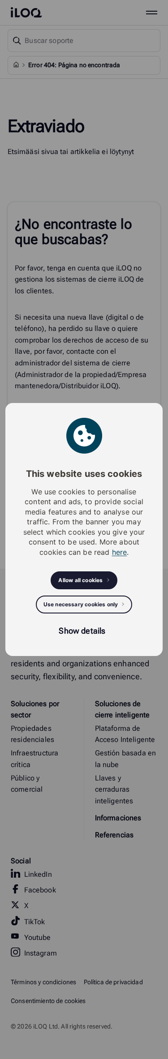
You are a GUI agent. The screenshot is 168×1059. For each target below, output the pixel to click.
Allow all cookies (80, 580)
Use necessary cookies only (80, 604)
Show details (82, 630)
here (119, 552)
